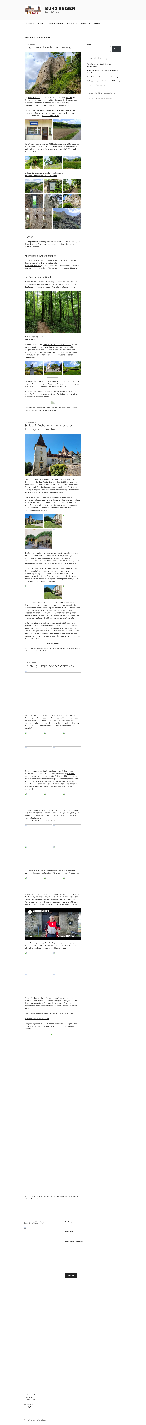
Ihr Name (68, 1222)
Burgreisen (28, 23)
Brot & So (28, 260)
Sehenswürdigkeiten (56, 23)
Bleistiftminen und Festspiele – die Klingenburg (102, 77)
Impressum (97, 23)
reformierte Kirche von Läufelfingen (57, 345)
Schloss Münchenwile (36, 479)
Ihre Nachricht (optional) (74, 1241)
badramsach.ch (31, 339)
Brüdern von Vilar (31, 482)
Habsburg (45, 723)
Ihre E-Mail (69, 1231)
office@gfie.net (29, 1407)
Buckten (69, 98)
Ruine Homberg (34, 98)
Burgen (40, 23)
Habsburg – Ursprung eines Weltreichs (49, 666)
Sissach (73, 242)
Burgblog (84, 23)
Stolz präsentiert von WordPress (35, 1420)
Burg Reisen (60, 8)
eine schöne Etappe (68, 284)
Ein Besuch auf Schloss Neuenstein (99, 85)
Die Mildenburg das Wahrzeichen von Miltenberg (103, 81)
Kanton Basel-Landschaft (50, 110)
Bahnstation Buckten (50, 115)
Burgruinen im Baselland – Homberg (47, 47)
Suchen (89, 44)
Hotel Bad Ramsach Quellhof (39, 284)
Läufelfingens (30, 357)
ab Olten (62, 242)
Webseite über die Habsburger (37, 1019)
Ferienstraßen (72, 23)
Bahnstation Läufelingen (61, 244)
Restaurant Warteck (33, 266)
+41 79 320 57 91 (30, 1404)
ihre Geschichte (72, 897)
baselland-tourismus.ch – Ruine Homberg (41, 176)
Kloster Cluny (48, 482)
